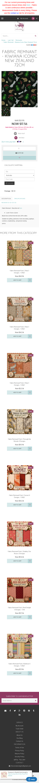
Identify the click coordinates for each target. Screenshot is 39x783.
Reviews (5, 202)
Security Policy (19, 756)
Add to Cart (17, 280)
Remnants (19, 40)
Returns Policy (19, 753)
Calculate (10, 183)
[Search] (35, 36)
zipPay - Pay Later (19, 759)
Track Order (19, 729)
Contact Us (19, 741)
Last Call (11, 40)
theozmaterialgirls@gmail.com (21, 766)
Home (3, 40)
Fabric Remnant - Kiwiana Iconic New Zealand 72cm (20, 42)
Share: (28, 45)
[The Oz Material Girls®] (19, 26)
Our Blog (19, 738)
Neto (25, 779)
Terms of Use (19, 747)
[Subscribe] (35, 700)
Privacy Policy (19, 750)
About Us (19, 735)
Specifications (19, 198)
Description (6, 198)
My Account (24, 18)
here (28, 5)
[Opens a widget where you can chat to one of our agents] (31, 779)
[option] (20, 89)
